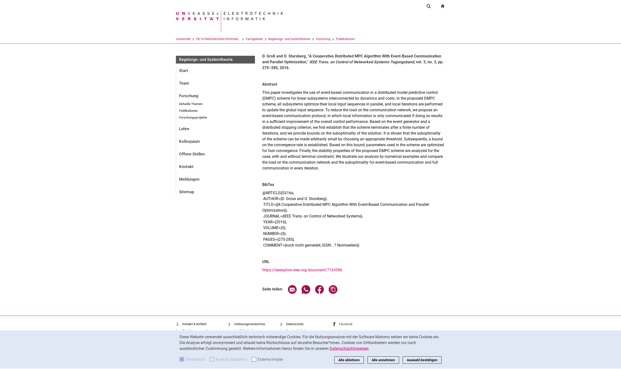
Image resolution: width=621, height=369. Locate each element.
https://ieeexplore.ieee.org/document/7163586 (302, 270)
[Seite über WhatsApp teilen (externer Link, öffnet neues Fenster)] (306, 292)
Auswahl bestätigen (422, 360)
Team (184, 83)
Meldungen (189, 179)
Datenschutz (294, 324)
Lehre (184, 128)
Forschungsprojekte (193, 117)
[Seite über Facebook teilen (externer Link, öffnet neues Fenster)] (319, 292)
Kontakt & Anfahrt (194, 324)
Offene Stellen (192, 154)
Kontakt (186, 166)
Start (183, 70)
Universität (183, 39)
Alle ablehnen (349, 360)
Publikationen (345, 39)
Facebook (346, 324)
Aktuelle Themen (191, 104)
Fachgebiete (254, 39)
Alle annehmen (383, 360)
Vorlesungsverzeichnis (249, 324)
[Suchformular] (428, 6)
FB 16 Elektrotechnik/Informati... (218, 39)
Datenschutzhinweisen (349, 348)
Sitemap (186, 191)
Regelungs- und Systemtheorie (289, 39)
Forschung (323, 39)
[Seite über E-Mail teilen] (292, 292)
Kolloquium (189, 141)
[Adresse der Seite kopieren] (333, 292)
